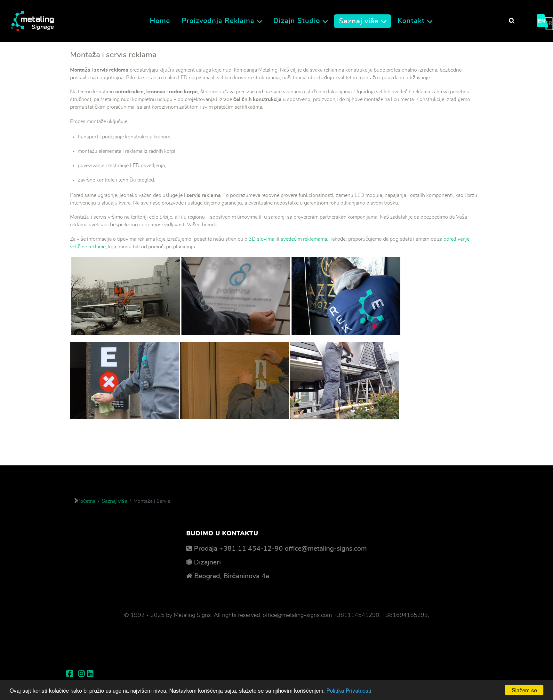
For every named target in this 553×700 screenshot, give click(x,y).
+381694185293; (405, 615)
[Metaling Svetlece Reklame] (32, 19)
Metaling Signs (192, 615)
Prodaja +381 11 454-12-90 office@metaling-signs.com (280, 548)
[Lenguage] (545, 20)
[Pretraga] (512, 21)
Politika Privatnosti (348, 690)
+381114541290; (357, 615)
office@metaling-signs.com (297, 615)
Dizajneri (207, 562)
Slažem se (524, 690)
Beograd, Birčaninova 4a (231, 576)
